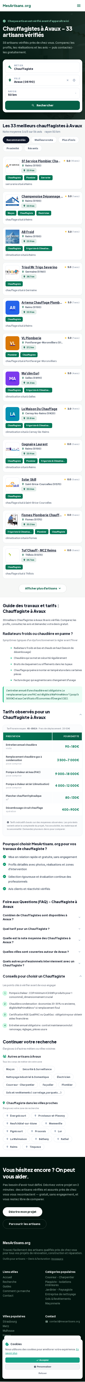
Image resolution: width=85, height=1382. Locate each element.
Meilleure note (44, 139)
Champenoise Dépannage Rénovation (50, 196)
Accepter (44, 1360)
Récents (33, 148)
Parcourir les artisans (24, 1224)
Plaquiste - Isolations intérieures (58, 1283)
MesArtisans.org (17, 5)
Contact (8, 1295)
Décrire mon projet (22, 1212)
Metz (6, 1326)
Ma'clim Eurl (30, 373)
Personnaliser (44, 1366)
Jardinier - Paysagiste (59, 1289)
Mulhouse (8, 1330)
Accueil (7, 1277)
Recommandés (16, 139)
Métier (18, 65)
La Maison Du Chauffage (39, 409)
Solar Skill (29, 479)
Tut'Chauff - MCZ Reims (39, 550)
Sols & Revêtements (58, 1298)
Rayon (12, 91)
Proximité (13, 148)
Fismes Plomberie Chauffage (43, 515)
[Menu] (78, 5)
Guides (7, 1286)
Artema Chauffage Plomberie (44, 302)
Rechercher (45, 105)
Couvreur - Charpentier (59, 1277)
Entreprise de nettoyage (60, 1294)
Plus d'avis (68, 139)
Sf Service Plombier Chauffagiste (47, 161)
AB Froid (28, 232)
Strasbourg (10, 1321)
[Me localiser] (74, 80)
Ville (17, 78)
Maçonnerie (52, 1303)
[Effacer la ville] (68, 80)
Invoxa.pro (57, 1258)
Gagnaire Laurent (35, 444)
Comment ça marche (16, 1291)
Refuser (43, 1373)
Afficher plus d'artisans (41, 588)
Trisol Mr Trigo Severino (39, 267)
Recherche (9, 1281)
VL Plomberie (31, 338)
